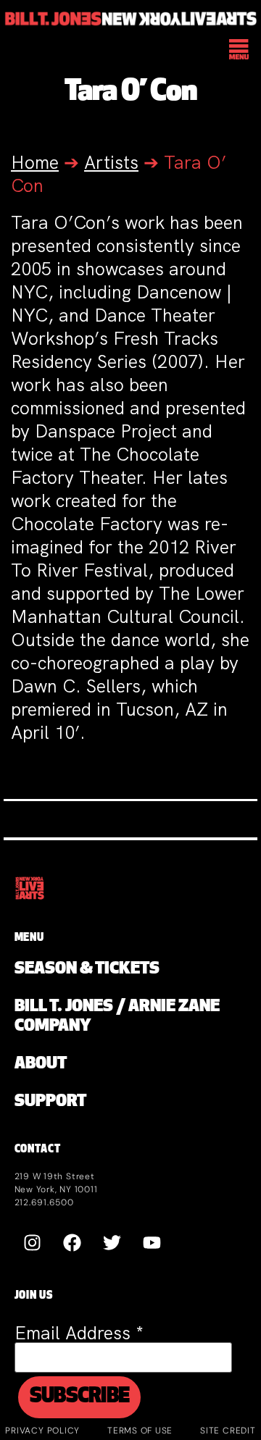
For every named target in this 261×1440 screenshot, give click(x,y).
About (40, 1064)
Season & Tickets (87, 969)
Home (35, 163)
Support (50, 1102)
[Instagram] (32, 1242)
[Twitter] (112, 1242)
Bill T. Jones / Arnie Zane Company (117, 1017)
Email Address (79, 1333)
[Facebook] (72, 1242)
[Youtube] (152, 1242)
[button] (239, 50)
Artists (111, 163)
